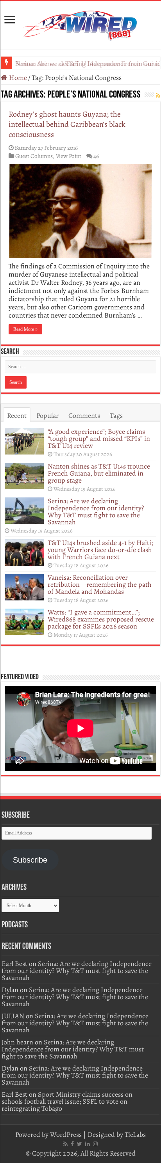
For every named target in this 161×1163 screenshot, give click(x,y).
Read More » (25, 329)
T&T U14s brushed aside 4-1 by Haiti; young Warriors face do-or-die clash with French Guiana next (100, 549)
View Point (68, 156)
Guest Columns (34, 156)
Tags (116, 415)
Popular (47, 415)
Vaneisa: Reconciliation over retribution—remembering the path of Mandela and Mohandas (100, 584)
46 (96, 156)
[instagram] (95, 1144)
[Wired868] (80, 23)
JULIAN (13, 1016)
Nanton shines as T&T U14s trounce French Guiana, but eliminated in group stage (99, 473)
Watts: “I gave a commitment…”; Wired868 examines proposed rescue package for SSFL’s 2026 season (101, 619)
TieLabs (135, 1134)
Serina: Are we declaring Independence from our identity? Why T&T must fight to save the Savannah (96, 511)
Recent (17, 415)
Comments (84, 415)
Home (17, 77)
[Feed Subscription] (158, 95)
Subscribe (30, 860)
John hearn (17, 1042)
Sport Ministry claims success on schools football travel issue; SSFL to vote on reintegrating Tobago (67, 1101)
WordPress (66, 1134)
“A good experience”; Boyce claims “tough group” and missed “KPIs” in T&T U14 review (99, 438)
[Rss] (65, 1144)
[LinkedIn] (87, 1144)
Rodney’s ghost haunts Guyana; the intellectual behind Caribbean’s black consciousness (67, 124)
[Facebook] (72, 1144)
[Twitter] (79, 1144)
